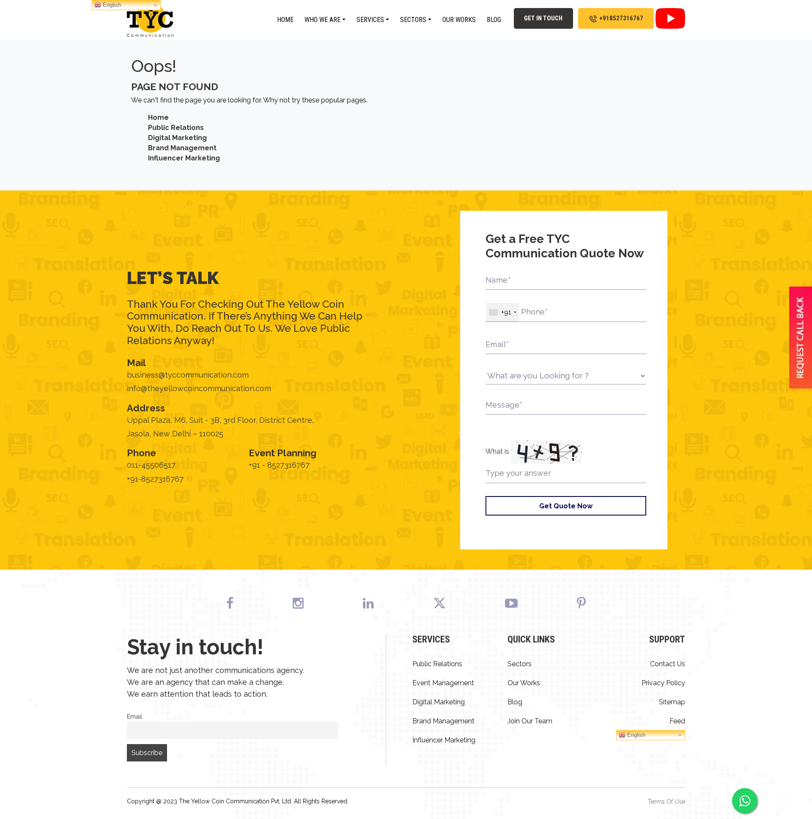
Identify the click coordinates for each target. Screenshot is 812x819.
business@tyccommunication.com (188, 374)
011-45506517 (151, 465)
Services (370, 20)
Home (285, 20)
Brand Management (182, 148)
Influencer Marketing (184, 158)
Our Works (459, 20)
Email (134, 716)
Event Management (443, 683)
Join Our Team (530, 721)
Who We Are (322, 20)
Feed (677, 721)
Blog (494, 20)
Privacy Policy (663, 683)
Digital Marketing (177, 138)
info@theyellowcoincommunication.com (199, 388)
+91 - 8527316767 (279, 465)
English (635, 734)
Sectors (413, 20)
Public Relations (176, 128)
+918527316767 (621, 18)
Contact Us (667, 664)
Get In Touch (543, 18)
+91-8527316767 (155, 478)
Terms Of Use (666, 801)
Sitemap (672, 702)
